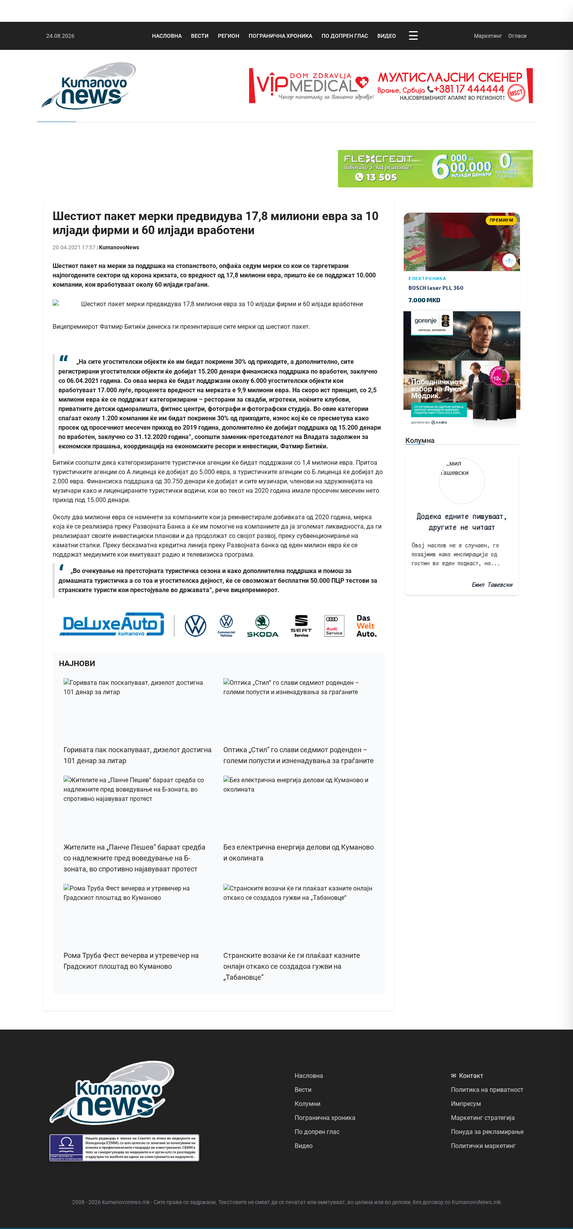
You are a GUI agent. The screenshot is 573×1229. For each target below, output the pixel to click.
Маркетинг (488, 36)
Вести (200, 36)
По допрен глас (345, 36)
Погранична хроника (280, 36)
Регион (228, 36)
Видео (386, 36)
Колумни (307, 1103)
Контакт (467, 1075)
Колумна (420, 440)
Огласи (517, 36)
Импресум (466, 1103)
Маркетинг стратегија (483, 1117)
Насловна (167, 36)
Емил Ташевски (492, 584)
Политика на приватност (487, 1089)
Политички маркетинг (483, 1146)
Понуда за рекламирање (487, 1132)
